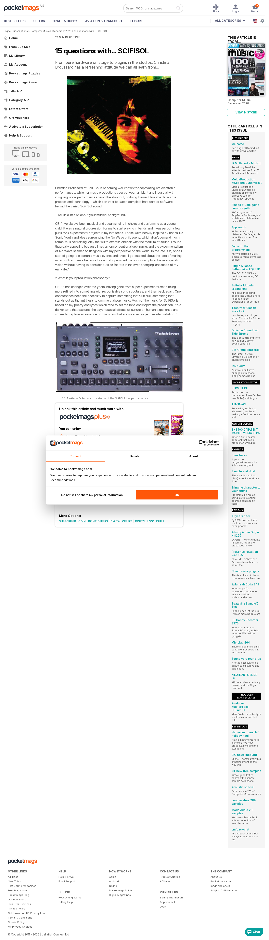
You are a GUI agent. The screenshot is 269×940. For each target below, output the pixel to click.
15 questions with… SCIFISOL (91, 31)
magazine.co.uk (220, 885)
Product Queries (170, 876)
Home (13, 38)
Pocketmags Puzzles (24, 73)
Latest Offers (19, 109)
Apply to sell (167, 902)
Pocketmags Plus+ (23, 82)
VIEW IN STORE (246, 112)
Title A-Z (15, 91)
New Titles (14, 881)
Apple (112, 876)
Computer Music (40, 31)
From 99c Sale (20, 47)
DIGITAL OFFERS (121, 521)
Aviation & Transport (104, 21)
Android (114, 881)
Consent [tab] (75, 456)
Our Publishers (17, 899)
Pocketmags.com (221, 881)
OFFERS (39, 21)
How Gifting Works (69, 897)
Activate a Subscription (26, 126)
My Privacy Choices (20, 926)
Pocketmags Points (121, 890)
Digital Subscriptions (16, 31)
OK (177, 495)
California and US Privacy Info (26, 913)
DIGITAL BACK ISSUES (149, 521)
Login (163, 906)
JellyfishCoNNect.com (224, 890)
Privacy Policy (16, 908)
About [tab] (193, 456)
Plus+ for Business (19, 904)
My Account (18, 64)
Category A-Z (19, 100)
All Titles (13, 876)
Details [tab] (134, 456)
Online (113, 885)
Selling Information (171, 897)
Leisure (136, 21)
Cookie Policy (16, 922)
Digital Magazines (120, 894)
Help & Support (20, 135)
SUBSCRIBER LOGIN (72, 521)
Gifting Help (65, 902)
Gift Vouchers (19, 118)
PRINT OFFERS (98, 521)
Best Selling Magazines (22, 885)
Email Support (66, 881)
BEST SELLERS (15, 21)
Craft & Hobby (65, 21)
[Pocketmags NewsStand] (23, 8)
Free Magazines (18, 890)
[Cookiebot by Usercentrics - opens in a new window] (201, 443)
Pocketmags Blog (18, 894)
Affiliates (165, 881)
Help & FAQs (66, 876)
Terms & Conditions (20, 917)
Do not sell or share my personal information (92, 495)
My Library (17, 56)
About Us (216, 876)
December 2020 (61, 31)
